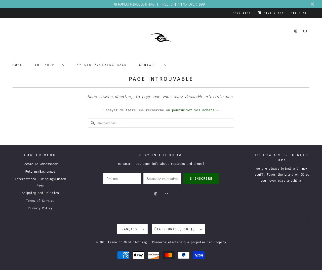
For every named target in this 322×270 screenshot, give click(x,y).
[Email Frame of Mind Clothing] (305, 31)
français (129, 229)
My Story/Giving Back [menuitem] (102, 64)
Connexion (242, 13)
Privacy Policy (40, 208)
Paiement (299, 13)
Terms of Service (40, 201)
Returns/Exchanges (40, 171)
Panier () (273, 13)
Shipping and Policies (40, 193)
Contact (150, 64)
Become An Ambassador (40, 164)
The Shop (47, 64)
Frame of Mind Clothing (128, 242)
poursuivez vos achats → (195, 110)
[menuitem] (50, 64)
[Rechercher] (93, 123)
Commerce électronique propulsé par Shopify (189, 242)
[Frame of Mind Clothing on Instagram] (296, 31)
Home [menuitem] (18, 64)
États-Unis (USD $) (175, 229)
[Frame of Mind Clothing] (161, 39)
